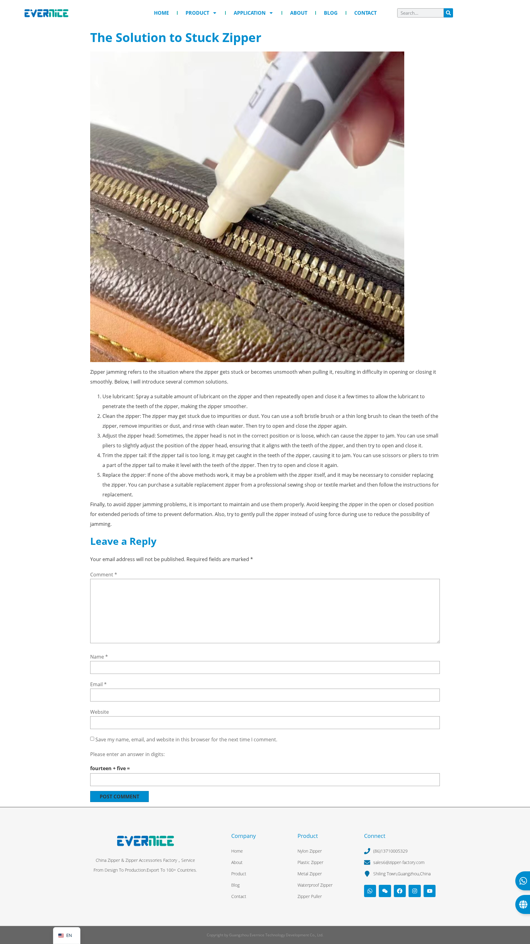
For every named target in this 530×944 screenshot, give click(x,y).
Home (161, 13)
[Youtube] (430, 891)
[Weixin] (385, 891)
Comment (103, 574)
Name (99, 656)
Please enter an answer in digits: (127, 754)
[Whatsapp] (370, 891)
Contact (365, 13)
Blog (331, 13)
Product (197, 13)
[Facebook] (400, 891)
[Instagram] (415, 891)
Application (250, 13)
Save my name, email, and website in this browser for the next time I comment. (186, 739)
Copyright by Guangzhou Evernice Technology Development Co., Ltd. (265, 935)
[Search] (448, 12)
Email (98, 684)
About (298, 13)
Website (99, 711)
